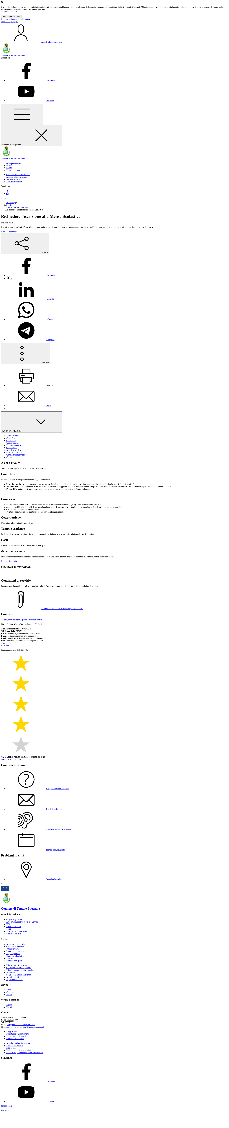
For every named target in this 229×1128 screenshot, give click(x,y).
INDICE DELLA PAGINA (11, 431)
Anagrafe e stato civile (15, 944)
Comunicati (11, 992)
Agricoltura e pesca (14, 979)
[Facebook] (7, 191)
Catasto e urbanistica (15, 956)
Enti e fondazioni (13, 926)
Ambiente (10, 972)
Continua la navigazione (11, 16)
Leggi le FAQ (12, 1031)
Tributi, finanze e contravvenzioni (20, 970)
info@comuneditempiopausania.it (21, 1024)
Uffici (8, 924)
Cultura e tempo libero (15, 946)
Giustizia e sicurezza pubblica (18, 967)
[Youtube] (7, 193)
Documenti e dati (13, 934)
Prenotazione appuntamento (18, 1034)
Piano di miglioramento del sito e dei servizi (24, 1052)
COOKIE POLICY (9, 12)
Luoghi (9, 1005)
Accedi (4, 198)
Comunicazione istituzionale (18, 174)
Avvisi (9, 994)
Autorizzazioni (12, 977)
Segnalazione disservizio (16, 1036)
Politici (9, 929)
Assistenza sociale (13, 179)
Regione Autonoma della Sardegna (15, 19)
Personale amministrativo (16, 931)
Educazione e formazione (17, 207)
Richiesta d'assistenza (15, 1038)
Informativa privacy (14, 1045)
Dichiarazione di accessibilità (18, 1050)
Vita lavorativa (12, 949)
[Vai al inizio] (2, 884)
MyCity (6, 1110)
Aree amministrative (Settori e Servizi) (22, 922)
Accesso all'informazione (16, 177)
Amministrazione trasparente (18, 1043)
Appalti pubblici (13, 953)
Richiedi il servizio (9, 232)
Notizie (9, 990)
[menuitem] (30, 275)
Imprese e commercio (15, 951)
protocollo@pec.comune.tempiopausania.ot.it (25, 1027)
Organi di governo (14, 919)
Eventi (9, 1007)
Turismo (9, 958)
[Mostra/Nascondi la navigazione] (22, 114)
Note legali (11, 1048)
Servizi (9, 205)
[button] (13, 163)
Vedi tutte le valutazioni (11, 759)
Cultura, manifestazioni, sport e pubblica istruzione (22, 620)
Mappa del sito (7, 1106)
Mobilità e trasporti (14, 961)
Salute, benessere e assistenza (18, 975)
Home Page (11, 202)
